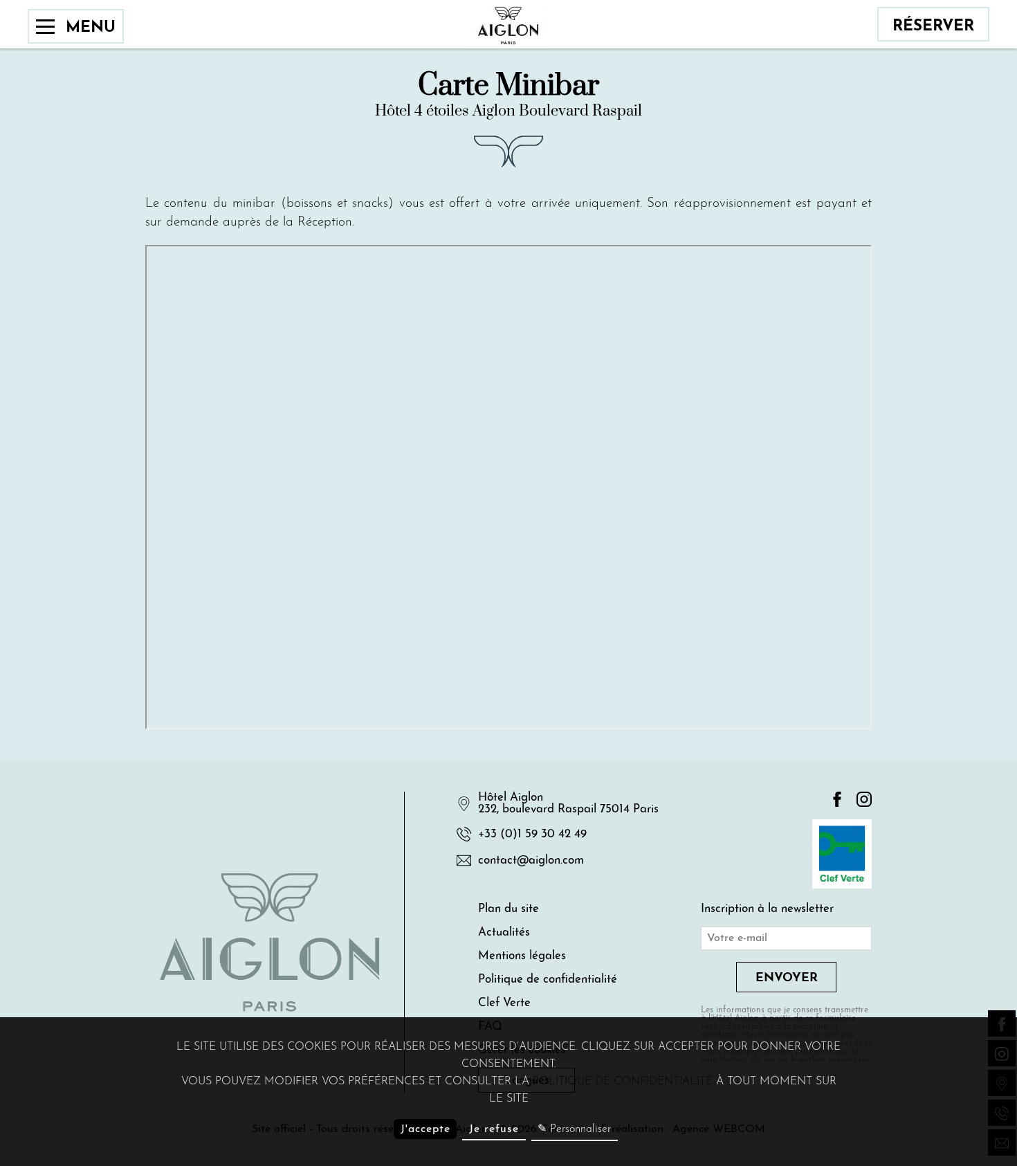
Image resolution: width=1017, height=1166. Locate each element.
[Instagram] (864, 801)
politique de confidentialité (623, 1081)
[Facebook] (837, 801)
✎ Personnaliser (574, 1129)
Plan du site (508, 909)
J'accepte (425, 1129)
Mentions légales (522, 956)
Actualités (504, 932)
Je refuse (494, 1129)
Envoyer (786, 978)
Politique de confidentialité (547, 979)
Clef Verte (504, 1003)
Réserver (933, 27)
